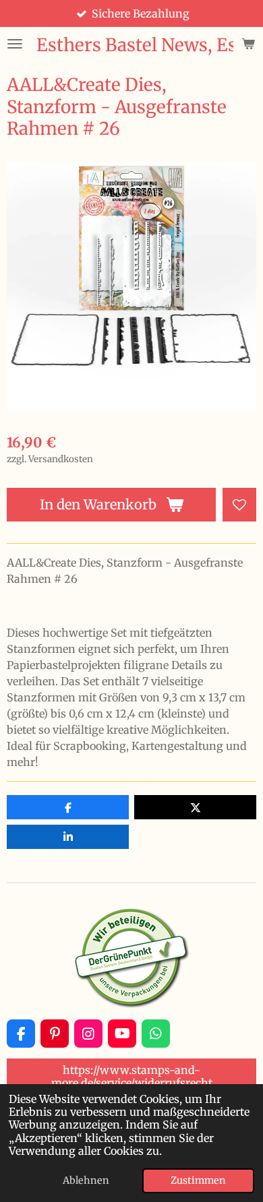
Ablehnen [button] (86, 1180)
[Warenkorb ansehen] (248, 44)
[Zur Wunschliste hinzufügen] (239, 504)
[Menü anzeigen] (15, 44)
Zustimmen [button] (198, 1180)
